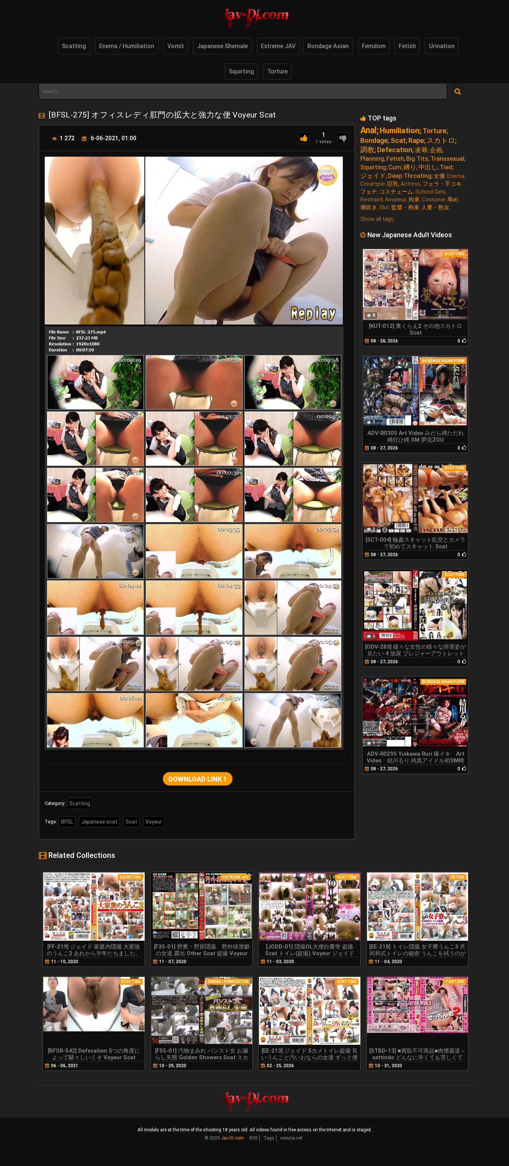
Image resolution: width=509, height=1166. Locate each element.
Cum (394, 167)
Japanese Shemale (222, 46)
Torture (277, 71)
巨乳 (392, 184)
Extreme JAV (278, 46)
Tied (446, 167)
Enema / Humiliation (126, 46)
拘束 (414, 200)
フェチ (368, 192)
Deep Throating (409, 176)
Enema (455, 176)
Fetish (407, 46)
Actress (410, 184)
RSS (253, 1138)
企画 (436, 150)
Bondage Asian (328, 46)
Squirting (241, 71)
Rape (416, 140)
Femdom (374, 46)
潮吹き (368, 207)
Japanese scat (99, 822)
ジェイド (373, 176)
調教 (367, 149)
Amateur (395, 200)
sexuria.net (291, 1138)
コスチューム (396, 192)
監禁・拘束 (405, 207)
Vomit (175, 46)
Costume (433, 200)
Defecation (394, 149)
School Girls (430, 192)
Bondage (374, 140)
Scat (131, 822)
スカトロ (441, 140)
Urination (442, 46)
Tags (268, 1138)
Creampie (372, 184)
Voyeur (153, 822)
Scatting (74, 46)
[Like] (304, 138)
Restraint (371, 200)
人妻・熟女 (435, 207)
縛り (410, 167)
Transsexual (447, 159)
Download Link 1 (197, 779)
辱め (452, 200)
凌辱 (421, 150)
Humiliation (400, 131)
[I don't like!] (343, 138)
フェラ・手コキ (442, 184)
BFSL (67, 822)
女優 (439, 176)
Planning (372, 159)
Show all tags (376, 219)
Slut (384, 207)
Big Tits (417, 159)
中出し (427, 167)
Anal (368, 130)
